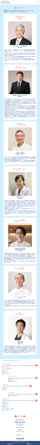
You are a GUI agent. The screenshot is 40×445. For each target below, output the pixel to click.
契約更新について (5, 402)
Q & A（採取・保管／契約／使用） (13, 395)
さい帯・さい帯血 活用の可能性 (7, 368)
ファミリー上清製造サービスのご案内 (8, 408)
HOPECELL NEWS (5, 370)
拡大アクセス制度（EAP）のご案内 (8, 409)
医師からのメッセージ (6, 371)
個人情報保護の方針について (20, 435)
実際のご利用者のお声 (6, 373)
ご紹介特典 (4, 405)
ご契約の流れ (5, 389)
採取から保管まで (11, 379)
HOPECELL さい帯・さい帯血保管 (7, 360)
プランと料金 (5, 387)
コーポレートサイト (20, 433)
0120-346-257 (20, 422)
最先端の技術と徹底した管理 (13, 381)
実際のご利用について (6, 406)
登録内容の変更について (6, 403)
